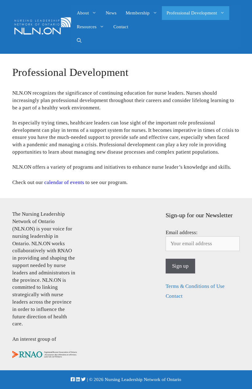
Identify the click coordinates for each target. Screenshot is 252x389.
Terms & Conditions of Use (195, 286)
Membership (138, 12)
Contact (120, 26)
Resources (86, 26)
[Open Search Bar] (79, 41)
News (111, 12)
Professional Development (192, 12)
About (83, 12)
